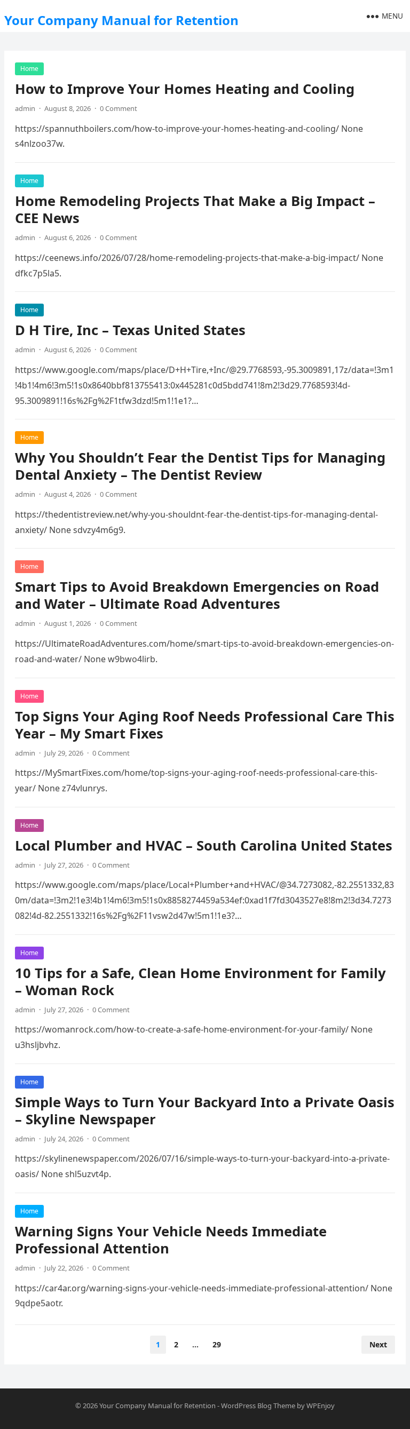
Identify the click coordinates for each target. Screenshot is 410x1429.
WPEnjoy (320, 1405)
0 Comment (118, 108)
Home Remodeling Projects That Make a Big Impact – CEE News (195, 209)
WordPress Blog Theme (258, 1405)
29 (216, 1344)
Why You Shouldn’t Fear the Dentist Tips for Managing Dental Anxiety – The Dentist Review (200, 466)
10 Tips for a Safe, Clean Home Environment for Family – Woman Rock (200, 981)
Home (29, 68)
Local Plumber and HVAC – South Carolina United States (203, 845)
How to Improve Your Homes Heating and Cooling (184, 89)
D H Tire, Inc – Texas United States (130, 330)
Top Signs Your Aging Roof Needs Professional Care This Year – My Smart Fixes (205, 725)
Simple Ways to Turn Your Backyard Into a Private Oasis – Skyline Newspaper (205, 1111)
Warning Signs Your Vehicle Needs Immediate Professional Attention (171, 1240)
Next (378, 1344)
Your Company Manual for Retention (121, 20)
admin (25, 108)
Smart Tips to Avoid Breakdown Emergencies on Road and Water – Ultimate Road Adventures (197, 595)
